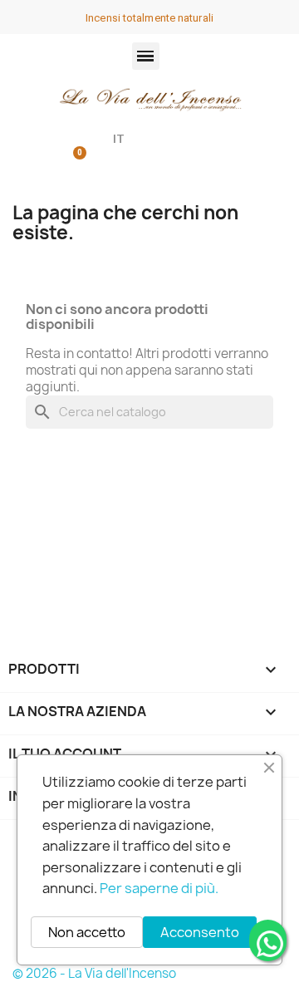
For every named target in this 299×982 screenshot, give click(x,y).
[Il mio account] (38, 140)
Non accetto (86, 932)
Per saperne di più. (159, 888)
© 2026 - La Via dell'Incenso (94, 973)
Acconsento (199, 932)
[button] (145, 56)
